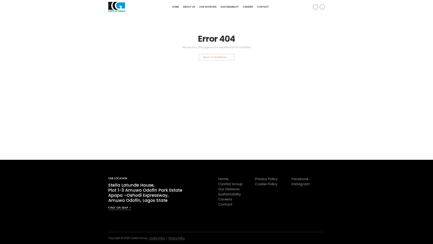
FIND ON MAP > (119, 207)
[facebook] (315, 6)
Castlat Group (230, 184)
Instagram (300, 184)
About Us (189, 6)
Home (175, 6)
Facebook (300, 179)
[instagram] (322, 6)
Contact (263, 6)
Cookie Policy (266, 184)
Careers (248, 6)
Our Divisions (207, 6)
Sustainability (230, 6)
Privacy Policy (266, 179)
